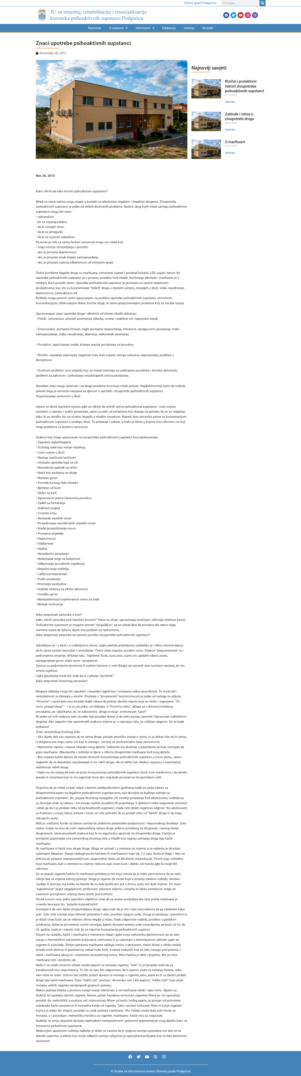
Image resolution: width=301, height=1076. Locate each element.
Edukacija (169, 28)
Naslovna (94, 28)
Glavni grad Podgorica (200, 3)
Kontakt (208, 28)
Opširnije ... (231, 101)
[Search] (262, 3)
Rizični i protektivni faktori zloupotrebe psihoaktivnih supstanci (244, 86)
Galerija (189, 28)
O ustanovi (116, 28)
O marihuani (235, 142)
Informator (143, 28)
